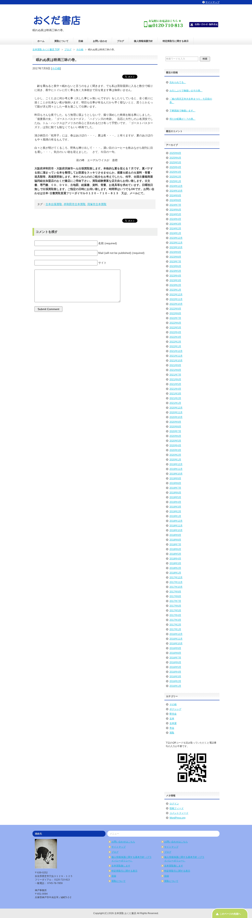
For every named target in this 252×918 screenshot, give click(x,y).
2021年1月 (175, 403)
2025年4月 (175, 167)
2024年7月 (175, 205)
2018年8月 (175, 539)
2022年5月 (175, 327)
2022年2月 (175, 341)
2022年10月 (176, 304)
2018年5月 (175, 554)
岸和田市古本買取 (75, 204)
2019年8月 (175, 483)
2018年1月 (175, 572)
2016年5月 (175, 667)
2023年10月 (176, 247)
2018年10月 (176, 530)
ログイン (174, 803)
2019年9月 (175, 478)
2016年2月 (175, 681)
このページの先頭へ (230, 913)
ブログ (120, 41)
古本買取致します (120, 865)
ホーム (40, 41)
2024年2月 (175, 228)
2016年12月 (176, 634)
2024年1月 (175, 233)
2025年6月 (175, 157)
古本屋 (173, 723)
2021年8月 (175, 370)
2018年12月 (176, 521)
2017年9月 (175, 591)
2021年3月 (175, 393)
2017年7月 (175, 601)
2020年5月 (175, 440)
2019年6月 (175, 492)
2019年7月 (175, 488)
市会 (172, 728)
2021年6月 (175, 379)
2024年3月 (175, 223)
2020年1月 (175, 459)
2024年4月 (175, 219)
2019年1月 (175, 516)
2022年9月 (175, 308)
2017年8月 (175, 596)
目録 (80, 41)
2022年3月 (175, 337)
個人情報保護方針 (143, 41)
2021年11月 (176, 355)
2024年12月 (176, 186)
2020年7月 (175, 431)
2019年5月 (175, 497)
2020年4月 (175, 445)
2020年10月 (176, 417)
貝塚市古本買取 (97, 204)
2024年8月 (175, 200)
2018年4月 (175, 558)
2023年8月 (175, 256)
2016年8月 (175, 653)
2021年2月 (175, 398)
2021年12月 (176, 351)
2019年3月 (175, 506)
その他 (56, 68)
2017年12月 (176, 577)
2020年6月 (175, 436)
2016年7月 (175, 657)
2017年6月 (175, 605)
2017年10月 (176, 587)
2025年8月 (175, 153)
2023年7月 (175, 261)
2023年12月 (176, 238)
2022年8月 (175, 313)
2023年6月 (175, 266)
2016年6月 (175, 662)
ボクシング (175, 709)
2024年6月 (175, 209)
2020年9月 (175, 421)
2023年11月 (176, 242)
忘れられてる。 (178, 82)
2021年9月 (175, 365)
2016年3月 (175, 676)
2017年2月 (175, 624)
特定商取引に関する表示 (176, 41)
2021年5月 (175, 384)
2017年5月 (175, 610)
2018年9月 (175, 535)
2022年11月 (176, 299)
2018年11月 (176, 525)
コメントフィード (179, 813)
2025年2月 (175, 176)
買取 (172, 732)
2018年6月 (175, 549)
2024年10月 (176, 190)
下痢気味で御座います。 (182, 110)
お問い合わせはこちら (123, 841)
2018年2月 (175, 568)
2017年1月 (175, 629)
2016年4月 (175, 671)
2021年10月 (176, 360)
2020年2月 (175, 454)
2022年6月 (175, 322)
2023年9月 (175, 252)
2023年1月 (175, 289)
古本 (172, 718)
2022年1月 (175, 346)
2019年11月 (176, 469)
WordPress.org (177, 817)
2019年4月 (175, 502)
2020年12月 (176, 407)
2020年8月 (175, 426)
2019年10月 (176, 473)
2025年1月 (175, 181)
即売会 (173, 713)
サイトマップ (118, 846)
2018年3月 (175, 563)
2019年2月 (175, 511)
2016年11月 (176, 638)
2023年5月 (175, 271)
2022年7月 (175, 318)
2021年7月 (175, 374)
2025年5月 (175, 162)
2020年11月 (176, 412)
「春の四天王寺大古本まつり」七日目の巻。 (191, 100)
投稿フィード (177, 808)
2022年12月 (176, 294)
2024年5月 (175, 214)
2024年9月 (175, 195)
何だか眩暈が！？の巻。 (182, 119)
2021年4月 (175, 388)
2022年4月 (175, 332)
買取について (61, 41)
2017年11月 (176, 582)
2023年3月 (175, 280)
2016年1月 (175, 686)
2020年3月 (175, 450)
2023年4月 (175, 275)
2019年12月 (176, 464)
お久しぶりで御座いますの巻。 (186, 90)
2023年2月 (175, 285)
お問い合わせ (100, 41)
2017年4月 (175, 615)
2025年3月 (175, 172)
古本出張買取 (53, 204)
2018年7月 (175, 544)
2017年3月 (175, 620)
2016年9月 (175, 648)
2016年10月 (176, 643)
